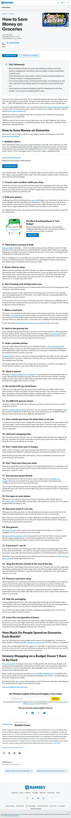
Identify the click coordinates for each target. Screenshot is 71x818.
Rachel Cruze (14, 43)
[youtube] (19, 753)
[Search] (58, 3)
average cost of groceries (36, 642)
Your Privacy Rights (30, 806)
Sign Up (55, 699)
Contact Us (28, 793)
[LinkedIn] (32, 713)
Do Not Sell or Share (42, 806)
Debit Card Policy (10, 806)
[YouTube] (38, 798)
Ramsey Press (51, 793)
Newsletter (35, 793)
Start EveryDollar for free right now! (15, 687)
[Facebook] (26, 713)
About (58, 793)
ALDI (65, 410)
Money (4, 14)
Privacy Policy (30, 704)
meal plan (14, 315)
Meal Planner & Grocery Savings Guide (30, 323)
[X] (38, 713)
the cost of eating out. (18, 111)
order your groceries (54, 346)
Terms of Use (64, 702)
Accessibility (61, 806)
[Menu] (68, 3)
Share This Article (11, 55)
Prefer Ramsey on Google (30, 55)
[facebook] (4, 753)
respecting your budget (10, 136)
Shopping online (8, 356)
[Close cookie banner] (68, 812)
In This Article (5, 7)
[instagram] (9, 753)
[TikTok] (33, 798)
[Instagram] (43, 798)
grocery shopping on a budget (23, 375)
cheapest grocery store (17, 410)
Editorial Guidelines (36, 809)
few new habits (9, 664)
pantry (33, 200)
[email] (44, 713)
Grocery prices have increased (58, 107)
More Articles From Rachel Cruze (12, 748)
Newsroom (43, 793)
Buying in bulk (7, 248)
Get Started (14, 793)
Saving (11, 14)
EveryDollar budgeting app (44, 674)
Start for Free (32, 235)
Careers (21, 793)
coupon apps (9, 501)
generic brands (10, 530)
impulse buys (55, 334)
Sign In (63, 2)
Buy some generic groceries (12, 536)
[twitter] (14, 753)
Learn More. (57, 743)
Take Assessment (10, 166)
